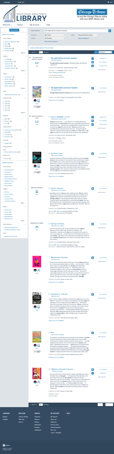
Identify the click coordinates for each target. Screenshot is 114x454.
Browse (37, 419)
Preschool (8, 136)
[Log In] (108, 2)
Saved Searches (56, 427)
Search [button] (20, 25)
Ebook (7, 46)
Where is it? (103, 58)
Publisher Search (9, 181)
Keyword (37, 417)
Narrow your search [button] (8, 34)
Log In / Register (56, 433)
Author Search (8, 174)
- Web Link (59, 211)
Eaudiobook (8, 50)
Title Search (7, 172)
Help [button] (48, 25)
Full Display (103, 62)
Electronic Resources (11, 41)
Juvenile (7, 134)
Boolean (37, 427)
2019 (6, 108)
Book (6, 44)
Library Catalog (23, 417)
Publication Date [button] (7, 98)
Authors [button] (5, 73)
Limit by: (33, 38)
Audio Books (8, 48)
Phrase (37, 422)
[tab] (14, 34)
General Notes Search (10, 179)
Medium (7, 121)
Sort (96, 52)
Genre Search (8, 183)
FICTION (7, 59)
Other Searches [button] (7, 166)
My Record (54, 417)
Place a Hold (103, 65)
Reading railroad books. (11, 94)
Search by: (34, 35)
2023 (6, 105)
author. (59, 119)
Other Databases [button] (7, 224)
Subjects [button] (5, 56)
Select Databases (83, 38)
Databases (38, 430)
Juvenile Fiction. (9, 66)
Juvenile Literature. (10, 68)
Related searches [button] (7, 163)
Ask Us (21, 422)
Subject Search (8, 176)
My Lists (53, 430)
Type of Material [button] (7, 38)
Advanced (38, 425)
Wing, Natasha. (9, 83)
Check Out (103, 373)
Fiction (7, 158)
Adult (6, 132)
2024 (6, 103)
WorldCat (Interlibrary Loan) (12, 229)
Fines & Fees (55, 425)
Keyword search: (35, 30)
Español (5, 419)
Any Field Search (9, 170)
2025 (6, 101)
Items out (54, 419)
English (7, 143)
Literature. (7, 64)
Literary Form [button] (6, 155)
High (6, 119)
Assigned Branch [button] (7, 146)
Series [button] (4, 91)
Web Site (21, 419)
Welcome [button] (7, 25)
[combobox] (55, 35)
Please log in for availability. (56, 100)
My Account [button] (35, 25)
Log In (111, 2)
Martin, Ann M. (9, 86)
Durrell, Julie (8, 79)
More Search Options (51, 41)
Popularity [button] (5, 115)
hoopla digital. (8, 81)
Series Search (8, 185)
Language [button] (5, 140)
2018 (6, 110)
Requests (54, 422)
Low (6, 123)
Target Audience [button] (7, 126)
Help (68, 413)
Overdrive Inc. (8, 77)
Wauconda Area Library (11, 152)
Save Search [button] (14, 30)
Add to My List (102, 69)
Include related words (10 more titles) (41, 48)
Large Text (21, 2)
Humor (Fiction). (9, 61)
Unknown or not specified (12, 130)
